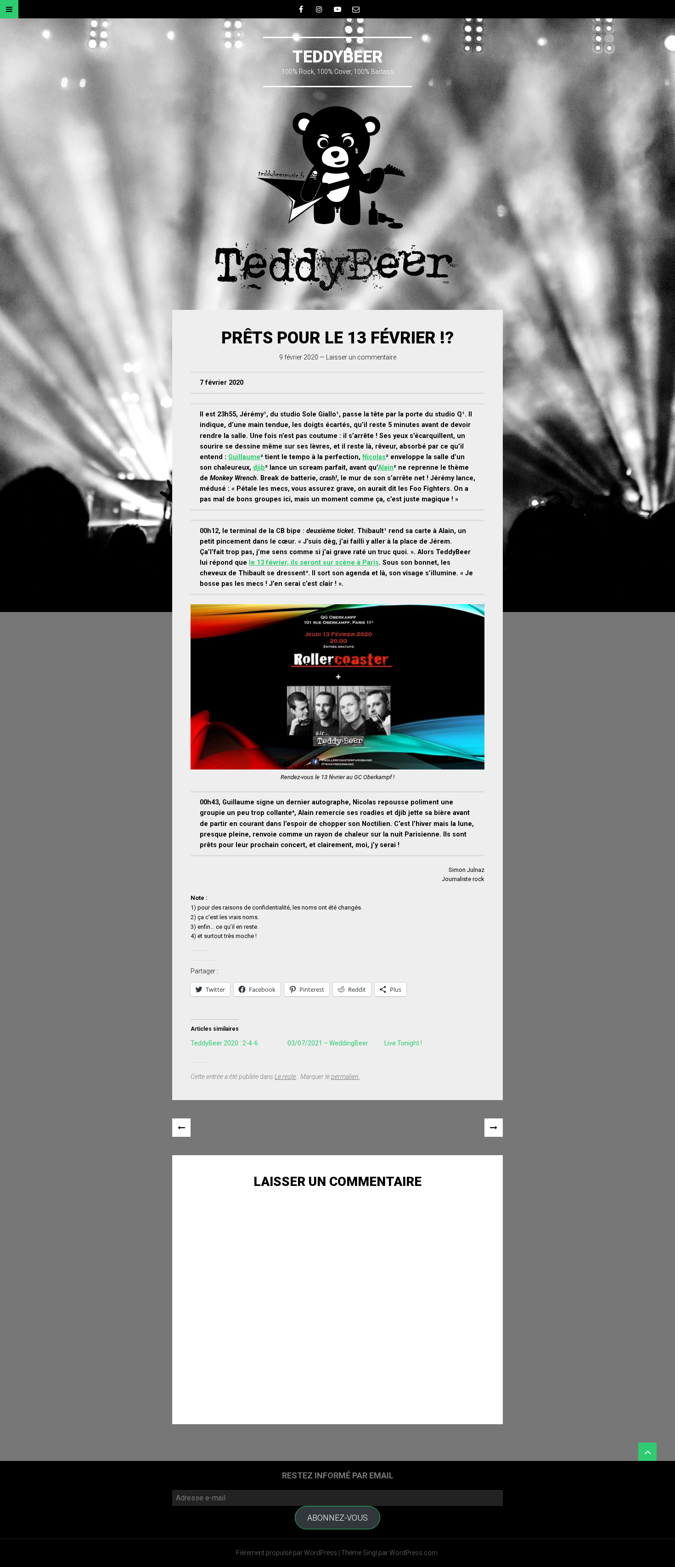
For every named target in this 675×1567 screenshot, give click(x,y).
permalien (345, 1076)
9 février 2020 (298, 357)
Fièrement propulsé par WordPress (286, 1552)
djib (259, 468)
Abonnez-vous (337, 1517)
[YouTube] (337, 9)
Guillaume (244, 457)
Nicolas (374, 457)
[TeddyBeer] (337, 199)
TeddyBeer (337, 57)
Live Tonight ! (403, 1043)
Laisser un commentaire (361, 357)
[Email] (356, 9)
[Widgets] (647, 1452)
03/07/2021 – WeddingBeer (327, 1043)
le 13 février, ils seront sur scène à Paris (314, 563)
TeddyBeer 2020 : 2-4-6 (224, 1043)
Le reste (285, 1076)
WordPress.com (413, 1552)
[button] (337, 686)
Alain (386, 468)
